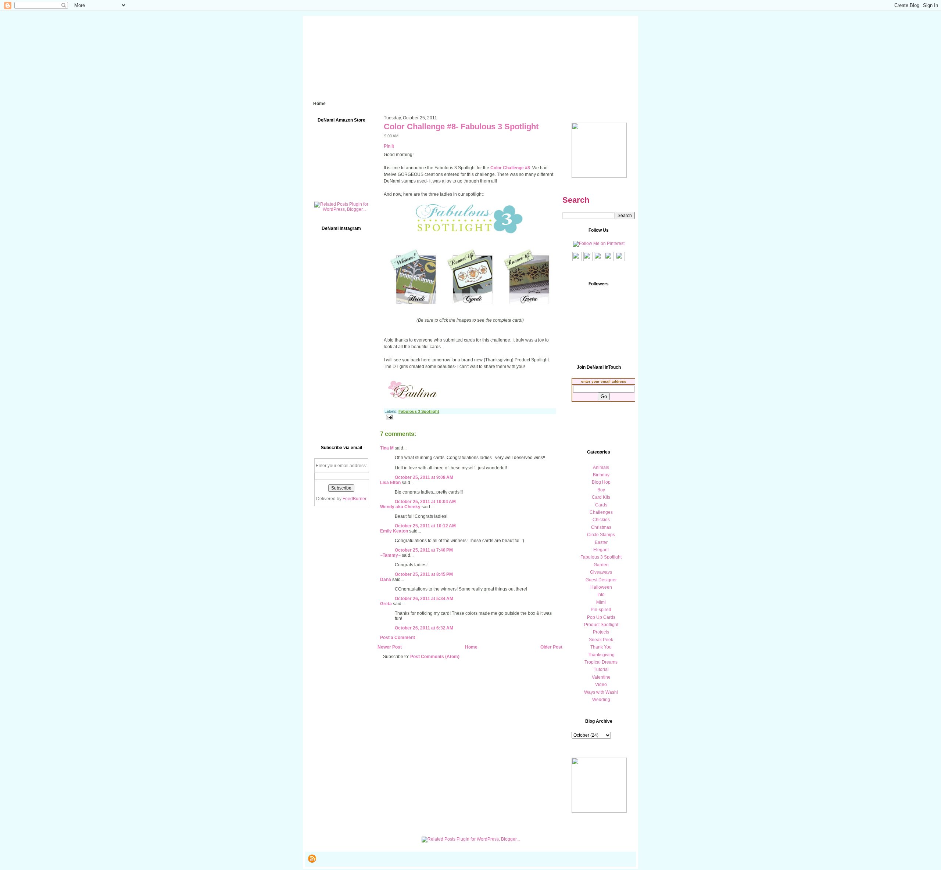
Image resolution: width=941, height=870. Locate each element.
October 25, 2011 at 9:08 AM (424, 477)
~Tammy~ (390, 555)
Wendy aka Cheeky (400, 506)
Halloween (601, 587)
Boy (601, 489)
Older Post (551, 647)
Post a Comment (397, 637)
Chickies (601, 519)
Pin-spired (601, 609)
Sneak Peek (601, 639)
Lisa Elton (390, 482)
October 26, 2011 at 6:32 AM (424, 628)
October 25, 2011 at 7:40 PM (424, 550)
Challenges (601, 512)
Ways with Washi (601, 692)
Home (471, 647)
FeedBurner (354, 498)
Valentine (601, 677)
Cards (601, 505)
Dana (385, 579)
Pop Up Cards (601, 617)
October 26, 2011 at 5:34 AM (424, 598)
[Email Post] (388, 416)
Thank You (601, 647)
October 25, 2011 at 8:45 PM (424, 574)
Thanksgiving (601, 654)
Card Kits (601, 497)
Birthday (601, 474)
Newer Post (390, 647)
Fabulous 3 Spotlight (418, 411)
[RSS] (312, 859)
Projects (601, 632)
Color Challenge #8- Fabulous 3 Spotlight (461, 126)
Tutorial (601, 669)
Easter (601, 542)
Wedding (601, 699)
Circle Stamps (601, 534)
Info (601, 594)
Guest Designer (601, 579)
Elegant (601, 549)
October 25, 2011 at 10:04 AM (425, 501)
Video (601, 684)
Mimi (601, 602)
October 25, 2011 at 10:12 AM (425, 525)
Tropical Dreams (601, 662)
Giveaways (601, 572)
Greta (386, 603)
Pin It (389, 146)
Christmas (601, 527)
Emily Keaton (394, 531)
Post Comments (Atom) (434, 656)
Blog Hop (601, 482)
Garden (601, 564)
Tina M (387, 448)
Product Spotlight (601, 624)
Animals (601, 467)
